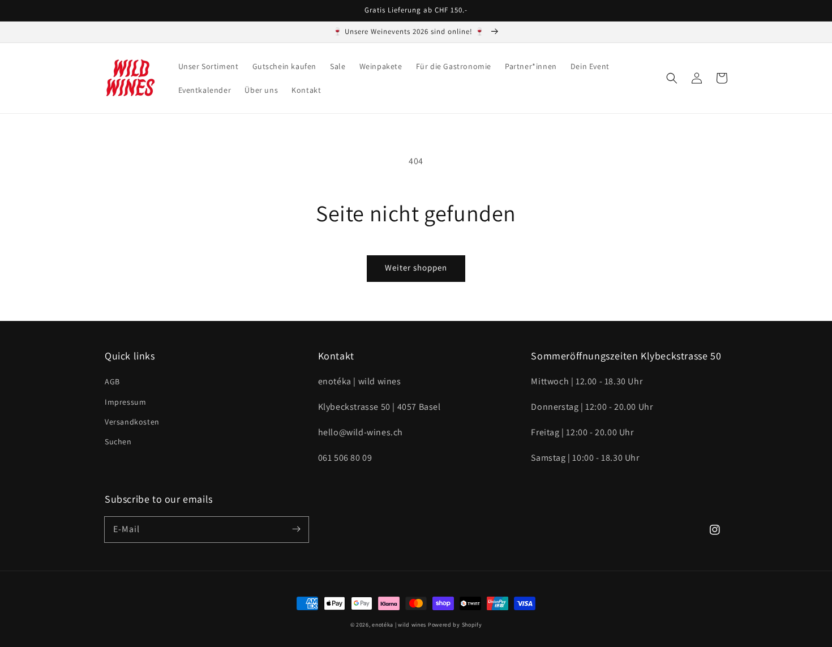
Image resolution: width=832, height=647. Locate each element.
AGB (112, 381)
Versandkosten (132, 422)
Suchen (118, 441)
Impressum (125, 402)
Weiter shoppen (416, 267)
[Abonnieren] (296, 529)
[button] (671, 78)
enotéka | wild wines (399, 624)
